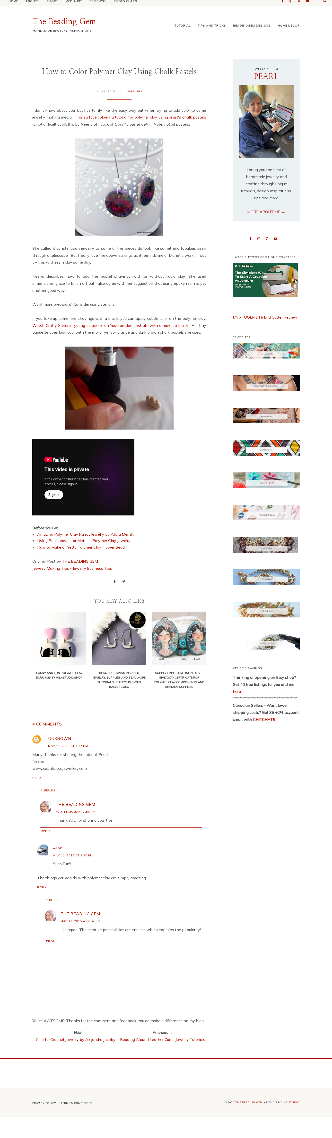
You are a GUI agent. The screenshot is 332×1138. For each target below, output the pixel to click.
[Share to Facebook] (115, 581)
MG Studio (291, 1102)
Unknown (59, 738)
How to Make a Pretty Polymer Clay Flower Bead (81, 547)
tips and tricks (212, 25)
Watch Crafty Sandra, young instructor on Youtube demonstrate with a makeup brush (110, 325)
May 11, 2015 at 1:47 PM (68, 746)
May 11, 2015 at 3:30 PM (73, 855)
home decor (289, 25)
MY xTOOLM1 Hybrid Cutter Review (265, 317)
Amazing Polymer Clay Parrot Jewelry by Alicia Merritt (85, 534)
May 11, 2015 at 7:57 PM (80, 921)
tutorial (183, 25)
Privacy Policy (44, 1103)
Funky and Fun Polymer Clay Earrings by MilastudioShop (59, 675)
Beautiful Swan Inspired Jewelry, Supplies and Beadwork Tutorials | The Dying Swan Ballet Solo (119, 679)
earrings (134, 91)
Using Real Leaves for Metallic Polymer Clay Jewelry (84, 540)
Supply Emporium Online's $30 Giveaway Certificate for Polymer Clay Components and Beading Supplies (179, 679)
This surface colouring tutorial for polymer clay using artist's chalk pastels (140, 117)
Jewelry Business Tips (93, 568)
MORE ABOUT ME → (266, 211)
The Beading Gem (64, 22)
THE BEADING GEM (80, 561)
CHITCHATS (263, 719)
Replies (49, 790)
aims (58, 847)
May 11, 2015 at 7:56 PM (76, 811)
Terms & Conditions (77, 1103)
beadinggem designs (252, 25)
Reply (37, 778)
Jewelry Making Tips (50, 568)
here (237, 691)
